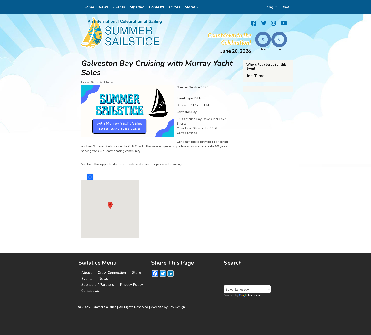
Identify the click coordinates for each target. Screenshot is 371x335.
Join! (286, 7)
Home (88, 7)
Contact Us (90, 290)
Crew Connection (112, 272)
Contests (156, 7)
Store (136, 272)
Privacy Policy (131, 284)
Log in (272, 7)
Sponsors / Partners (97, 284)
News (104, 7)
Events (119, 7)
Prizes (174, 7)
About (86, 272)
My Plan (137, 7)
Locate (90, 177)
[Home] (121, 32)
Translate (254, 295)
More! (190, 7)
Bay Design (176, 307)
